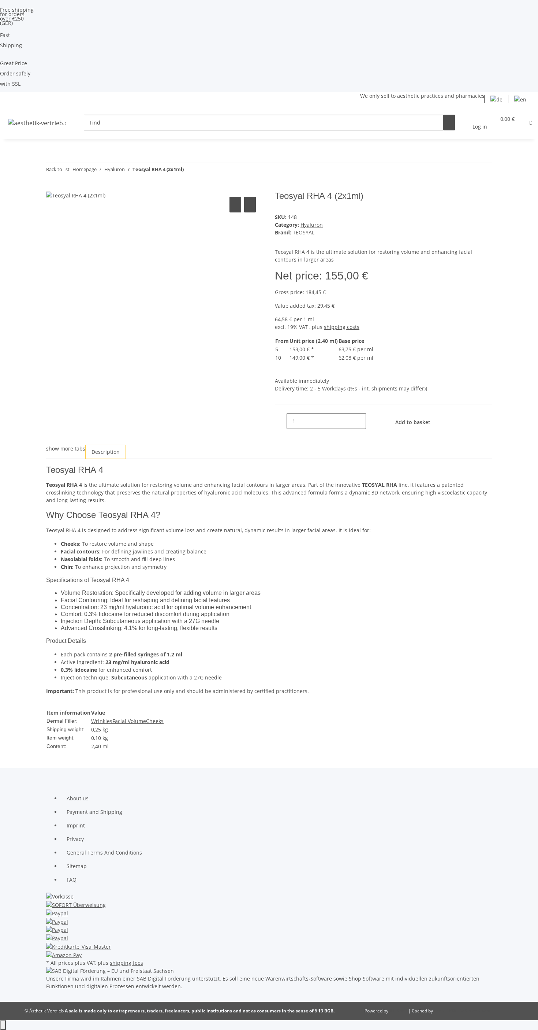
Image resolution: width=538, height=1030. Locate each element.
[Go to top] (3, 1025)
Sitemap (77, 866)
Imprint (76, 825)
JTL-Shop (398, 1011)
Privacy (75, 839)
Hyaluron (311, 224)
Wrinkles (101, 721)
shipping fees (126, 962)
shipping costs (341, 326)
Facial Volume (129, 721)
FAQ (71, 879)
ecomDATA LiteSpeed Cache (463, 1011)
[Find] (449, 122)
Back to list (58, 169)
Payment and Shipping (94, 811)
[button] (480, 122)
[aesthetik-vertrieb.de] (37, 122)
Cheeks (155, 721)
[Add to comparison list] (235, 204)
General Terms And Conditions (104, 852)
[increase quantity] (372, 421)
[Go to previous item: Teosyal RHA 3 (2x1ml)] (189, 171)
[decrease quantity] (281, 421)
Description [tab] (105, 451)
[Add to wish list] (250, 204)
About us (78, 798)
